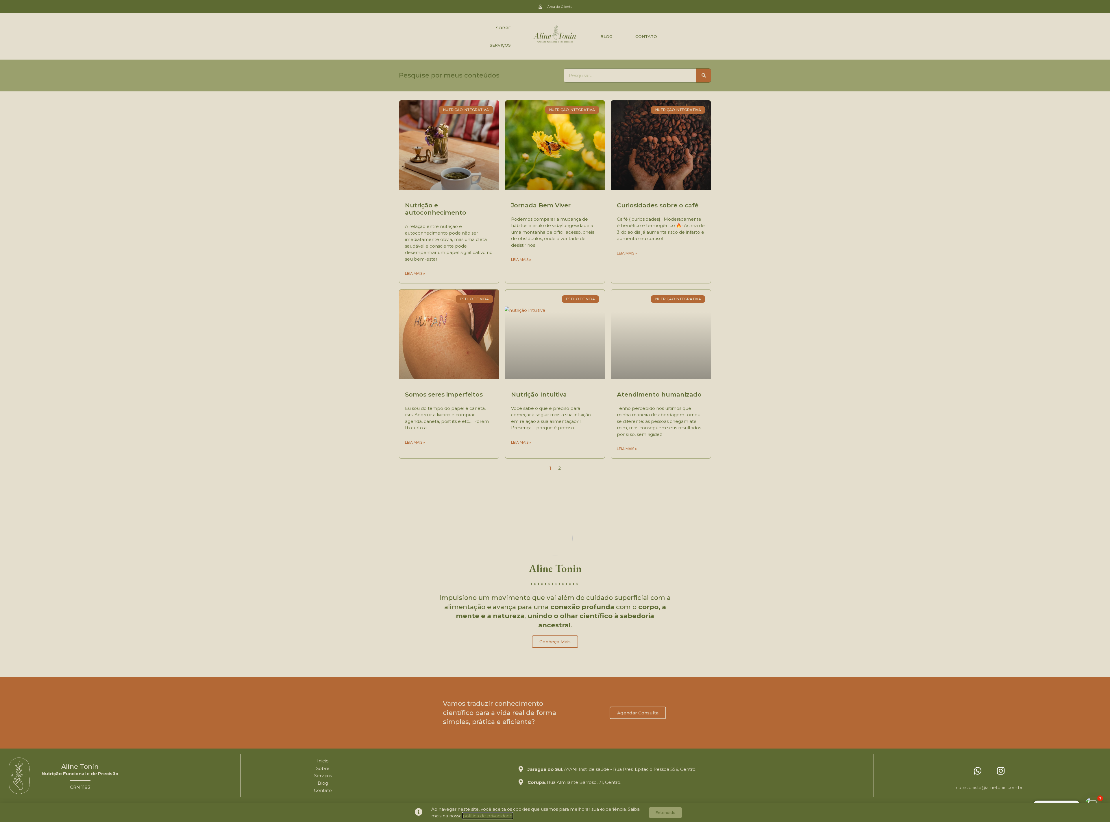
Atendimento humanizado (659, 394)
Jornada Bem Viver (541, 205)
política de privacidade (488, 816)
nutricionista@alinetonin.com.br (989, 787)
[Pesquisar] (703, 75)
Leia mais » (415, 273)
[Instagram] (1000, 770)
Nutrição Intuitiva (539, 394)
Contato (646, 36)
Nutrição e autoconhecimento (435, 209)
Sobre (503, 27)
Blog (606, 36)
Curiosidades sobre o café (657, 205)
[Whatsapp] (977, 770)
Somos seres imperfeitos (444, 394)
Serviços (500, 45)
